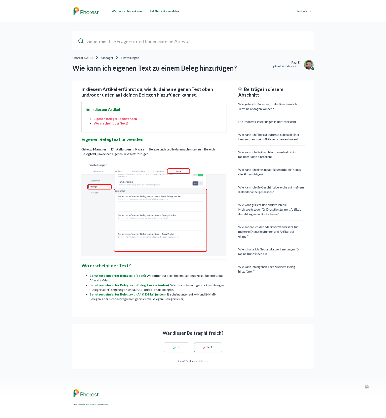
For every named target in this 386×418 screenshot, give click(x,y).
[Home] (86, 11)
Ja (179, 347)
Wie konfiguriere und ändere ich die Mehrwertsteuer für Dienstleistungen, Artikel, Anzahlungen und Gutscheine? (269, 209)
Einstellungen (130, 58)
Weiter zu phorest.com (127, 11)
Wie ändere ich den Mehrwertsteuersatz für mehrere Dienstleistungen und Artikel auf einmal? (268, 231)
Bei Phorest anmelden (164, 11)
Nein (210, 347)
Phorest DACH (82, 58)
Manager (107, 58)
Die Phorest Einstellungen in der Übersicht (267, 122)
